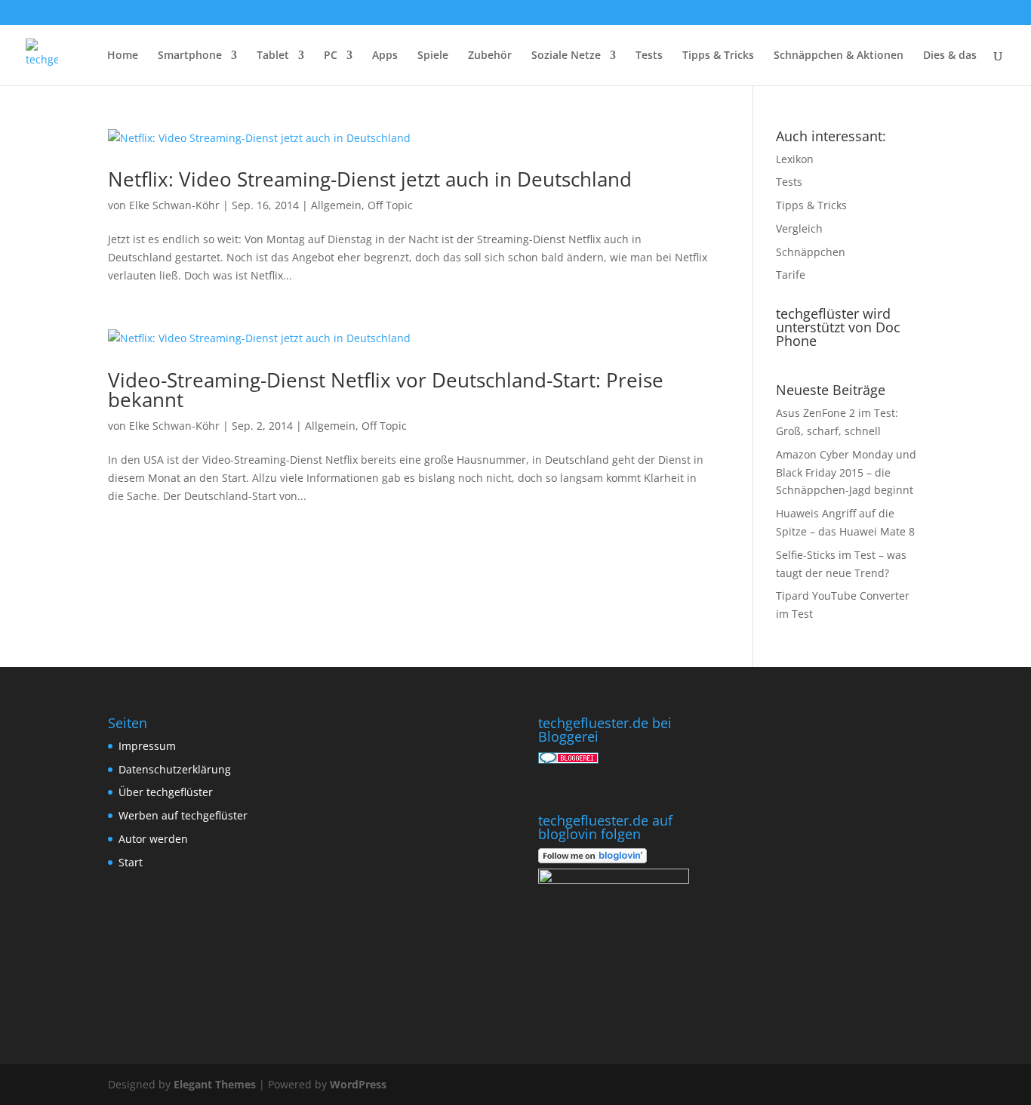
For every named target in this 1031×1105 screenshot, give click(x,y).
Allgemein (336, 205)
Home (122, 56)
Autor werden (153, 839)
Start (130, 862)
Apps (385, 56)
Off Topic (390, 205)
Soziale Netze (566, 56)
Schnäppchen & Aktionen (838, 56)
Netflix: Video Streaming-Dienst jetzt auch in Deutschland (370, 179)
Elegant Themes (215, 1084)
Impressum (147, 746)
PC (330, 56)
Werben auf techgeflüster (183, 815)
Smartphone (190, 56)
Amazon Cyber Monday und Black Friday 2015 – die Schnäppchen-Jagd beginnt (846, 472)
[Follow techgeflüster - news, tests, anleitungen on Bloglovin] (592, 859)
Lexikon (795, 159)
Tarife (790, 274)
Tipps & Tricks (718, 56)
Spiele (432, 56)
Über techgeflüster (165, 792)
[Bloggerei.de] (568, 759)
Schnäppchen (810, 252)
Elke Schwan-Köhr (174, 205)
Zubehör (490, 56)
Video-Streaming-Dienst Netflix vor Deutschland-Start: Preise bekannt (385, 389)
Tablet (273, 56)
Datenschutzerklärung (174, 769)
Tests (649, 56)
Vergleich (799, 228)
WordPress (358, 1084)
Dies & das (950, 56)
